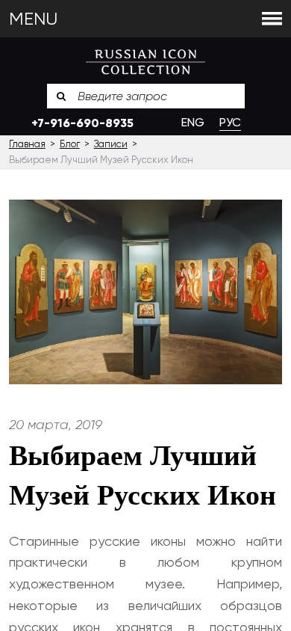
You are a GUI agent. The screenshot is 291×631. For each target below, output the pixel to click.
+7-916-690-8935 (82, 123)
